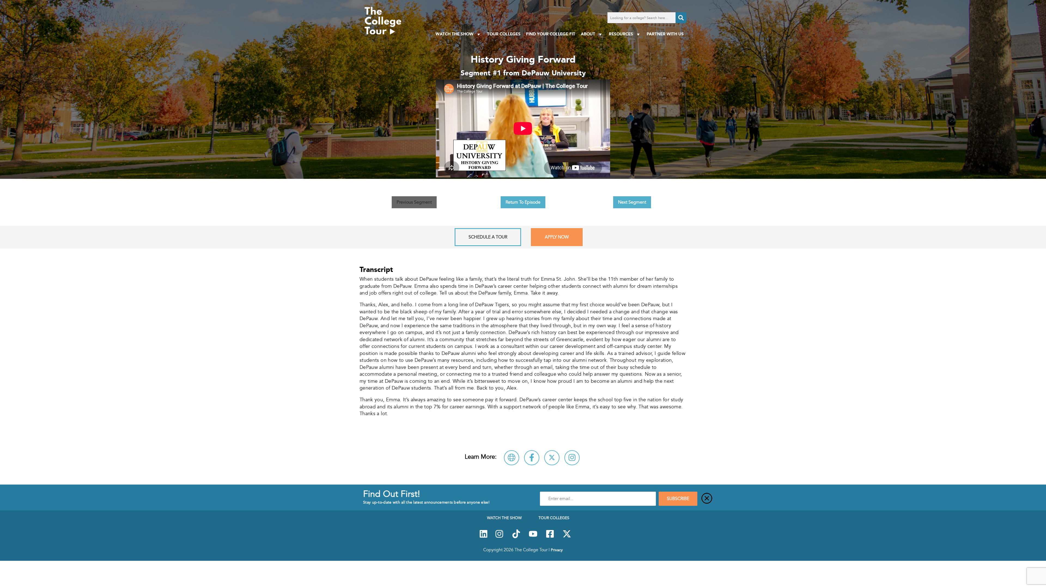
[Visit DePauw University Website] (511, 457)
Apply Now (557, 237)
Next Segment (632, 202)
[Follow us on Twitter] (567, 537)
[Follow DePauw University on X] (552, 457)
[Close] (707, 499)
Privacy (557, 549)
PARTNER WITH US (665, 33)
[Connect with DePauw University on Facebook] (531, 457)
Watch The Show (454, 33)
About (588, 33)
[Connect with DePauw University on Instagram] (572, 457)
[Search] (681, 17)
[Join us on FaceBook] (550, 537)
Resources (621, 33)
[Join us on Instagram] (499, 537)
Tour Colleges (504, 33)
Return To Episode (523, 202)
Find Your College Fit (550, 33)
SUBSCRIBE (678, 498)
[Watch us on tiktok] (516, 537)
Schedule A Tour (488, 237)
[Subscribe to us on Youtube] (533, 537)
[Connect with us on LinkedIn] (483, 537)
